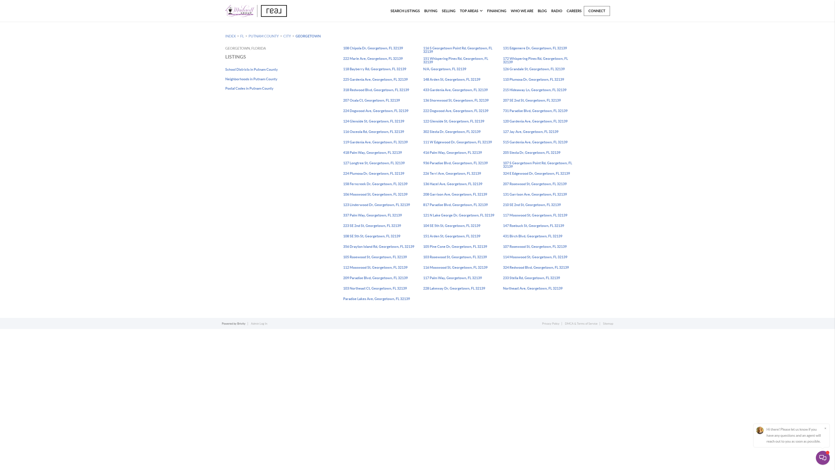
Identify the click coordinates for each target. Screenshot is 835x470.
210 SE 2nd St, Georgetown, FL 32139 (532, 204)
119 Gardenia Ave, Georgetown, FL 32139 (375, 142)
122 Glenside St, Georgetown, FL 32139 (453, 121)
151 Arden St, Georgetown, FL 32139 (451, 236)
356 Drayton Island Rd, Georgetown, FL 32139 (378, 246)
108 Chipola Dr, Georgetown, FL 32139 (373, 48)
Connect (596, 11)
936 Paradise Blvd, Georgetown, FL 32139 (455, 163)
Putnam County (264, 36)
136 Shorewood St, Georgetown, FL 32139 (456, 100)
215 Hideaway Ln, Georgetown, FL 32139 (534, 90)
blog (542, 11)
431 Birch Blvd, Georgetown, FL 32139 (532, 236)
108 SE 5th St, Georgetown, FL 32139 (371, 236)
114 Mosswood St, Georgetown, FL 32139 (535, 257)
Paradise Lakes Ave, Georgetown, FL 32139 (376, 298)
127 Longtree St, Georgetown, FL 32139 (374, 163)
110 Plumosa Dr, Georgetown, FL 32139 (533, 79)
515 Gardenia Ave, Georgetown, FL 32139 (535, 142)
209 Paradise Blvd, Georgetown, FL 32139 (375, 278)
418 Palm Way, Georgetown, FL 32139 (372, 152)
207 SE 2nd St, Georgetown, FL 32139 (532, 100)
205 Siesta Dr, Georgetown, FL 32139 (531, 152)
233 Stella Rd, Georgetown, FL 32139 (531, 278)
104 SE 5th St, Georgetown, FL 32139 (451, 225)
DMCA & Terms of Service (581, 323)
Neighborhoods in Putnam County (251, 79)
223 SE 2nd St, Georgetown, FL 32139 (372, 225)
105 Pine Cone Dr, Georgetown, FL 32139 (455, 246)
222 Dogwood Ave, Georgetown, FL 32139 (455, 110)
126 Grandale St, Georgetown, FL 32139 (534, 69)
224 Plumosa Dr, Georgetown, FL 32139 (373, 173)
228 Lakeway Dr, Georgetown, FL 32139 (454, 288)
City (287, 36)
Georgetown (308, 36)
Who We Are (522, 11)
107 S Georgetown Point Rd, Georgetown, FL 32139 (537, 164)
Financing (496, 11)
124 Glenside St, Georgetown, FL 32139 (373, 121)
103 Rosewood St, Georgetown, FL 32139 (455, 257)
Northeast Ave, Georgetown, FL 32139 (533, 288)
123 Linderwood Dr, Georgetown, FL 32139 (376, 204)
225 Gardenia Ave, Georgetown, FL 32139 (375, 79)
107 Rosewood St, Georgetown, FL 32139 (535, 246)
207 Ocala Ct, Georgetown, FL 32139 (371, 100)
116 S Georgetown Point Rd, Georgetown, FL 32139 (457, 49)
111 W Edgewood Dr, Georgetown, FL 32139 (457, 142)
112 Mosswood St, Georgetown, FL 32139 (375, 267)
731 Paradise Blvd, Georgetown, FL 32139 (535, 110)
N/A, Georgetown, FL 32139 (444, 69)
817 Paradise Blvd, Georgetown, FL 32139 (455, 204)
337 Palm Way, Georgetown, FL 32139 (372, 215)
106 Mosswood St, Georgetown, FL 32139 (375, 194)
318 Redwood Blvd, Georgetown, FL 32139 (376, 90)
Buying (431, 11)
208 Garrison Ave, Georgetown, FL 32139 (455, 194)
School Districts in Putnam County (251, 69)
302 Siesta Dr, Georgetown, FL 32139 (452, 131)
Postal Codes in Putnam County (249, 88)
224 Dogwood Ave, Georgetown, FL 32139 (375, 110)
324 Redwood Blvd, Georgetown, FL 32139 (536, 267)
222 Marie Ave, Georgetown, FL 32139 (373, 58)
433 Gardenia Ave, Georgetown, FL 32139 (455, 90)
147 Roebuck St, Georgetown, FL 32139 (533, 225)
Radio (556, 11)
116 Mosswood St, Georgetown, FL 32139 (455, 267)
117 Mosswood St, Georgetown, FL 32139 (535, 215)
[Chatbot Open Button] (823, 458)
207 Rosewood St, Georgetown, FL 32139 (535, 184)
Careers (574, 11)
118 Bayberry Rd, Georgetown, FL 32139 (374, 69)
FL (242, 36)
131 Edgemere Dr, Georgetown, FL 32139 (535, 48)
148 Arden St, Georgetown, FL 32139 (451, 79)
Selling (449, 11)
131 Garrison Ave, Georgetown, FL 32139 (535, 194)
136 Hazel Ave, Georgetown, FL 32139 (452, 184)
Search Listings (405, 11)
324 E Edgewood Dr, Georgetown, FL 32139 (536, 173)
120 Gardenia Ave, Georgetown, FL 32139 (535, 121)
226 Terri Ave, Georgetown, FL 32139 (452, 173)
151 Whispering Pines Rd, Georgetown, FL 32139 (455, 60)
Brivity (241, 323)
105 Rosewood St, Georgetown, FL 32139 (375, 257)
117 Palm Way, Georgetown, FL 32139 (452, 278)
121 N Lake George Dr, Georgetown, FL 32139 (458, 215)
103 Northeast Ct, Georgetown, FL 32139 (375, 288)
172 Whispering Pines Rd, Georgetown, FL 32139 (535, 60)
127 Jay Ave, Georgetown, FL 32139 (530, 131)
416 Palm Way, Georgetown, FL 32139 (452, 152)
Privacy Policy (550, 323)
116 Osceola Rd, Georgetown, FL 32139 (373, 131)
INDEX (230, 36)
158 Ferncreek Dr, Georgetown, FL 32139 (375, 184)
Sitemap (608, 323)
